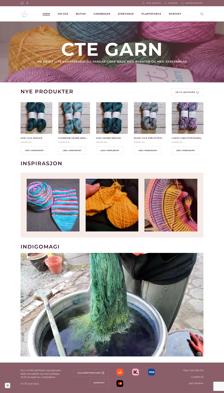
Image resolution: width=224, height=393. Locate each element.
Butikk (81, 13)
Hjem (46, 13)
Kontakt (175, 13)
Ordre (173, 3)
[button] (201, 13)
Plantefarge (151, 13)
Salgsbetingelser (89, 373)
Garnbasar (102, 13)
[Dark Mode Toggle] (8, 385)
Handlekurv (194, 3)
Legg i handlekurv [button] (34, 150)
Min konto (153, 3)
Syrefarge (126, 13)
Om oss (63, 13)
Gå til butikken (185, 92)
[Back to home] (24, 13)
